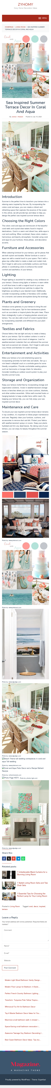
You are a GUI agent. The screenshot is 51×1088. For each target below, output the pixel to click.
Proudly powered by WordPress (17, 1079)
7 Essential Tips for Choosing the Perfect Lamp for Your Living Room (32, 894)
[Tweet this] (9, 858)
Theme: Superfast (39, 1079)
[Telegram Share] (18, 858)
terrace (4, 909)
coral (31, 906)
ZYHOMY (25, 4)
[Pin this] (14, 858)
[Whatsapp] (23, 858)
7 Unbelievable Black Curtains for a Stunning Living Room (32, 873)
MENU (44, 18)
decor (36, 906)
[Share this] (4, 858)
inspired (42, 906)
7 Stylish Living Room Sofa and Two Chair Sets (32, 884)
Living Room (15, 906)
